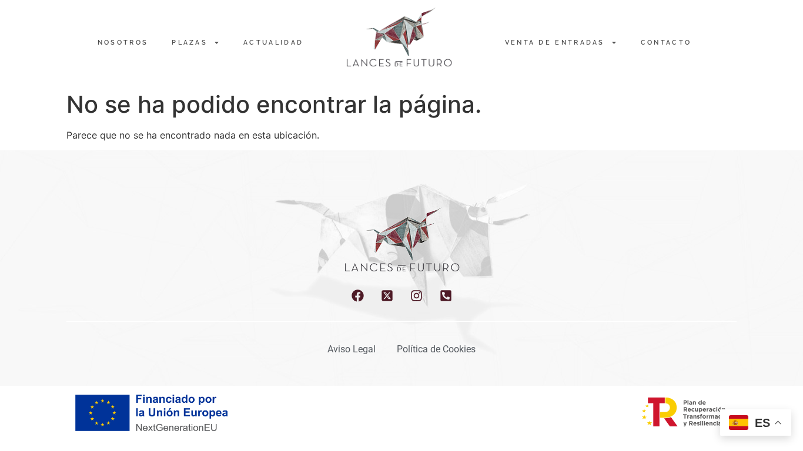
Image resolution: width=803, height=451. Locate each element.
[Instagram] (416, 296)
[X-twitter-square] (387, 296)
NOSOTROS (123, 42)
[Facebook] (358, 296)
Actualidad (273, 42)
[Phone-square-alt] (446, 296)
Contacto (666, 42)
